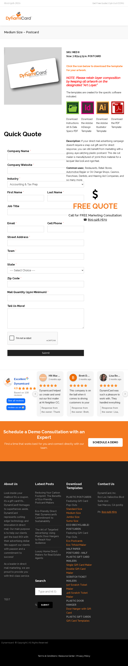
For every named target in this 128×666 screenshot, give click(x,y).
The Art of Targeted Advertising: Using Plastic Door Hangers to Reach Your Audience (47, 536)
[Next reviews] (125, 394)
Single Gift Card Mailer (79, 565)
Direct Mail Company (60, 642)
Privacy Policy (83, 656)
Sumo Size (72, 521)
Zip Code (14, 278)
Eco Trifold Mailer (76, 545)
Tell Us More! (16, 306)
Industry (13, 178)
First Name (15, 192)
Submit (46, 353)
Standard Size (74, 509)
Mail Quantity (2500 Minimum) (27, 292)
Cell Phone (55, 223)
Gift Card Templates (78, 620)
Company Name (19, 151)
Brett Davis (85, 375)
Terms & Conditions (47, 656)
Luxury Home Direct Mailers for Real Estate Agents (48, 554)
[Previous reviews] (35, 394)
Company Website (20, 164)
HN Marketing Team (55, 375)
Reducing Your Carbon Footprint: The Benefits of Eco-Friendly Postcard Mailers (48, 497)
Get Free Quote (99, 3)
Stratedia (64, 649)
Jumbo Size (73, 517)
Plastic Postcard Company (85, 642)
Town (11, 250)
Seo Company (118, 642)
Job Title (13, 206)
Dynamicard (21, 383)
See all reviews (16, 400)
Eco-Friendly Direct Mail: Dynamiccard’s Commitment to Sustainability (46, 516)
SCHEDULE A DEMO (105, 442)
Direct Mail (104, 642)
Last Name (55, 192)
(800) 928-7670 (12, 3)
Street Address (18, 237)
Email (11, 223)
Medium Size (73, 513)
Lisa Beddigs (115, 375)
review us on (14, 407)
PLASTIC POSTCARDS (78, 497)
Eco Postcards (74, 541)
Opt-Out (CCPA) (116, 3)
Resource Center (66, 656)
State (11, 264)
